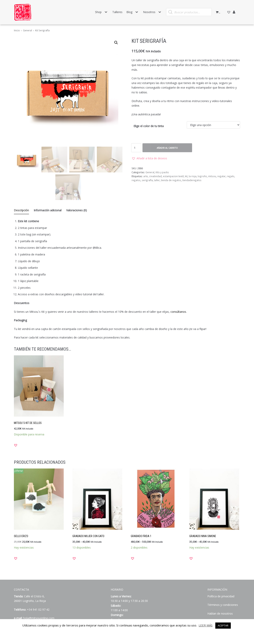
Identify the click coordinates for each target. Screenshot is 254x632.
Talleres (117, 12)
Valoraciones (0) (76, 210)
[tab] (21, 210)
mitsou (212, 176)
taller (157, 180)
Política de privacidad (220, 596)
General (27, 30)
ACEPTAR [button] (223, 625)
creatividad (155, 176)
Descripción (21, 210)
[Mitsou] (23, 12)
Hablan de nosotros (220, 613)
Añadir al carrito (167, 147)
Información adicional (48, 210)
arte (145, 176)
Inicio (17, 30)
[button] (149, 158)
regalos (136, 180)
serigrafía (147, 180)
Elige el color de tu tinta (149, 126)
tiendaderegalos (191, 180)
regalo (230, 176)
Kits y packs (162, 172)
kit (186, 176)
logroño (202, 176)
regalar (221, 176)
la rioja (192, 176)
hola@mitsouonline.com (38, 618)
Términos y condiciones (222, 605)
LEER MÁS (206, 625)
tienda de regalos (171, 180)
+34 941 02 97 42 (38, 609)
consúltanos (178, 312)
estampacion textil (173, 176)
